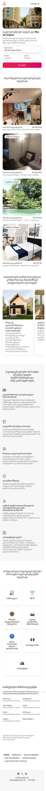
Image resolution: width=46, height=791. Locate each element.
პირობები (31, 780)
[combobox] (22, 50)
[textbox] (12, 58)
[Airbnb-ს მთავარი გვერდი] (4, 3)
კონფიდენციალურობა (17, 780)
